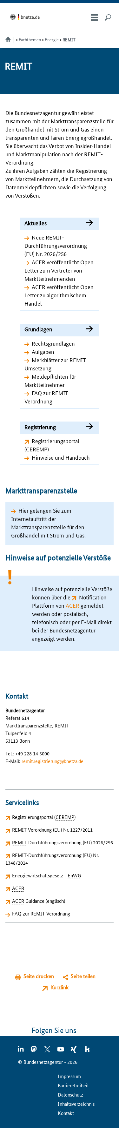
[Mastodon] (34, 1051)
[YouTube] (61, 1051)
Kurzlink (59, 987)
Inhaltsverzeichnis (76, 1103)
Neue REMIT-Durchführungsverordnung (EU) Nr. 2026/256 (55, 245)
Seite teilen (83, 976)
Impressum (69, 1076)
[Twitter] (47, 1051)
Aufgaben (43, 351)
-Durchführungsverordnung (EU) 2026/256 (62, 842)
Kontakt (66, 1113)
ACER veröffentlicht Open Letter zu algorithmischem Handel (59, 295)
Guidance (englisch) (38, 900)
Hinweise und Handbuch (61, 457)
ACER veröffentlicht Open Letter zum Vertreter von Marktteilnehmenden (59, 270)
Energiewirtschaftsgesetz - (46, 875)
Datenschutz (70, 1094)
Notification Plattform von (69, 601)
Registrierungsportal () (44, 817)
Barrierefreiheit (73, 1085)
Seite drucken (38, 976)
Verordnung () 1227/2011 (52, 829)
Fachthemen (30, 39)
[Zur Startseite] (26, 17)
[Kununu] (87, 1051)
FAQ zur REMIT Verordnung (41, 913)
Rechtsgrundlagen (53, 343)
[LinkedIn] (21, 1051)
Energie (52, 39)
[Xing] (74, 1051)
